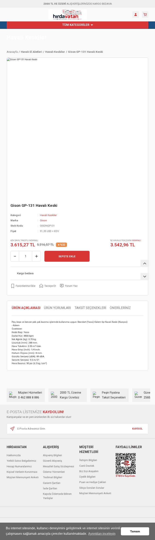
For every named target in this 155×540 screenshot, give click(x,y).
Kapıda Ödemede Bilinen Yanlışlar (57, 496)
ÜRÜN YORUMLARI (57, 308)
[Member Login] (135, 14)
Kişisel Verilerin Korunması (22, 471)
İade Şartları (50, 488)
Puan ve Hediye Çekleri (92, 482)
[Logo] (67, 14)
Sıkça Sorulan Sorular (91, 487)
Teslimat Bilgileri (52, 477)
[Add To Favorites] (22, 286)
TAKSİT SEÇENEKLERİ (90, 308)
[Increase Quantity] (36, 256)
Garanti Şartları (51, 482)
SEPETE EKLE (67, 256)
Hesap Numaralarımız (19, 466)
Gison (43, 220)
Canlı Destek (86, 465)
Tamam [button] (135, 531)
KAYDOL (137, 428)
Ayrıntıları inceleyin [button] (101, 533)
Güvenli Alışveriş (52, 460)
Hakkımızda (14, 455)
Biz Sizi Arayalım (88, 471)
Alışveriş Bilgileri (52, 455)
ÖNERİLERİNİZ (120, 308)
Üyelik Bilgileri (87, 476)
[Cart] (145, 14)
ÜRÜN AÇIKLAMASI (26, 308)
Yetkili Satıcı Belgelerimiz (21, 460)
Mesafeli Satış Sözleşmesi (58, 466)
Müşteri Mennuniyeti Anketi (23, 477)
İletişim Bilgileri (88, 460)
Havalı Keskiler (27, 37)
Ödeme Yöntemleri (54, 471)
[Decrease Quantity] (15, 256)
